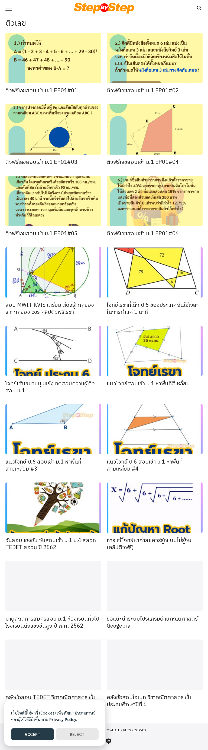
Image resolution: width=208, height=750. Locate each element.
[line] (108, 741)
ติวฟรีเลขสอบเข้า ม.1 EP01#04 (143, 162)
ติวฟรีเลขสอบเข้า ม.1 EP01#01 (41, 90)
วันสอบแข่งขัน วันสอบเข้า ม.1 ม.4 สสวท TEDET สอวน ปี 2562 (50, 544)
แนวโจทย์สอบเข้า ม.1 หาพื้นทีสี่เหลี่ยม (148, 383)
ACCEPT (32, 734)
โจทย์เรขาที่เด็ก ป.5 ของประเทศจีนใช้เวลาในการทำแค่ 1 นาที (153, 309)
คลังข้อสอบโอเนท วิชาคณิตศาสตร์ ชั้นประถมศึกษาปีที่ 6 (149, 701)
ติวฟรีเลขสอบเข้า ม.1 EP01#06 (143, 233)
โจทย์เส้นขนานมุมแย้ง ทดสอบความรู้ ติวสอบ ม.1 (50, 387)
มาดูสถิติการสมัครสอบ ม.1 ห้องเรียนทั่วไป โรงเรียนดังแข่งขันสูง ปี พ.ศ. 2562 (52, 623)
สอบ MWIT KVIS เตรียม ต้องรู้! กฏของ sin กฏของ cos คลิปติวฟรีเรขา (49, 309)
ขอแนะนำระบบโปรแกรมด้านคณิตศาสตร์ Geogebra (152, 623)
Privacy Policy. (63, 719)
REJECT (77, 734)
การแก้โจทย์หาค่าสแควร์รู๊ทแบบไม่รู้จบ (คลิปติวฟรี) (149, 544)
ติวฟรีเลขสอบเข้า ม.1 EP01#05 (41, 233)
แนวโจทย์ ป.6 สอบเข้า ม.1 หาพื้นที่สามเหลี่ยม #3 (43, 466)
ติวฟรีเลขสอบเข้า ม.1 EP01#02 (143, 90)
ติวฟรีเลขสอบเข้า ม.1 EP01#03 (41, 162)
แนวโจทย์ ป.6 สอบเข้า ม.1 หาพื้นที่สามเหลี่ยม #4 (145, 466)
